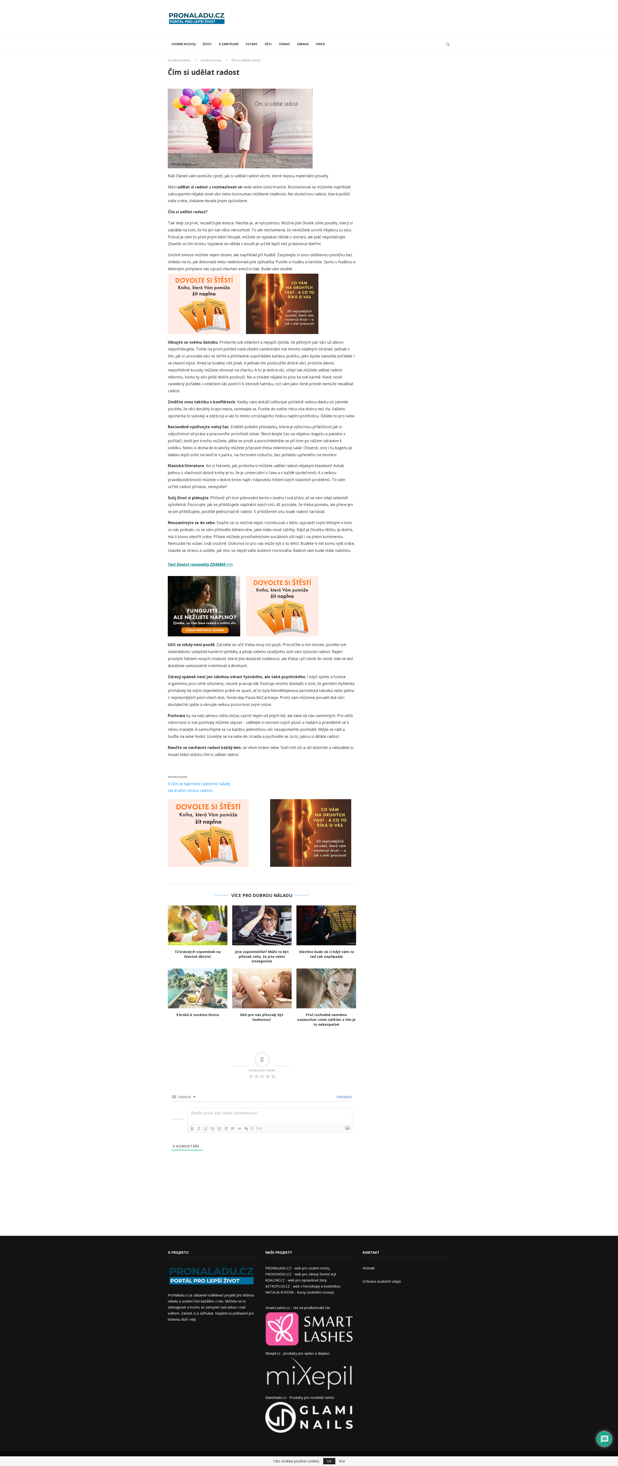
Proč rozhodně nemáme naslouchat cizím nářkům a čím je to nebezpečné (326, 1019)
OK (329, 1461)
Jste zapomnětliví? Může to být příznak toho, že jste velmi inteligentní (262, 956)
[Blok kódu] (239, 1129)
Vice (342, 1461)
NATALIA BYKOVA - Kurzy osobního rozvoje (299, 1292)
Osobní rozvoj (183, 44)
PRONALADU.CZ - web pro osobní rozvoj (297, 1268)
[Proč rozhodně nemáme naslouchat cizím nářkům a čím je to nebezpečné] (326, 988)
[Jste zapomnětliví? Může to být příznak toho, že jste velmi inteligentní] (262, 925)
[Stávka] (212, 1129)
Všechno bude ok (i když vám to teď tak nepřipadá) (326, 954)
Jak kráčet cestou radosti (190, 790)
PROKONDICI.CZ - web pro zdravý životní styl (300, 1274)
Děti (268, 44)
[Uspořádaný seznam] (219, 1129)
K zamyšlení (229, 44)
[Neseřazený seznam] (226, 1129)
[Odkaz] (246, 1129)
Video (320, 44)
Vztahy (252, 44)
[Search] (447, 44)
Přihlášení (344, 1097)
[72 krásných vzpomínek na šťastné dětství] (197, 925)
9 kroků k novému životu (197, 1014)
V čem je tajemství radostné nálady (199, 783)
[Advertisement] (362, 18)
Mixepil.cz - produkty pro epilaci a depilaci (297, 1353)
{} (252, 1128)
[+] (259, 1128)
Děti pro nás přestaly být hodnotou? (261, 1017)
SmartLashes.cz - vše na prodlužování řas (297, 1307)
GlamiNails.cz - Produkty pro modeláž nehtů (299, 1397)
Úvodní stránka (179, 60)
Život (207, 44)
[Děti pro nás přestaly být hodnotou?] (262, 988)
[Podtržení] (205, 1129)
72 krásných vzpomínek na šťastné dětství (198, 954)
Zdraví (284, 44)
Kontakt (369, 1268)
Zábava (303, 44)
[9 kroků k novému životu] (197, 988)
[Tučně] (192, 1129)
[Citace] (232, 1129)
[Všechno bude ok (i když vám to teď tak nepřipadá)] (326, 925)
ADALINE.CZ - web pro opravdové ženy (296, 1280)
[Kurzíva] (199, 1129)
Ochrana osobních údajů (382, 1281)
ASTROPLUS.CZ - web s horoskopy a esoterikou (302, 1286)
